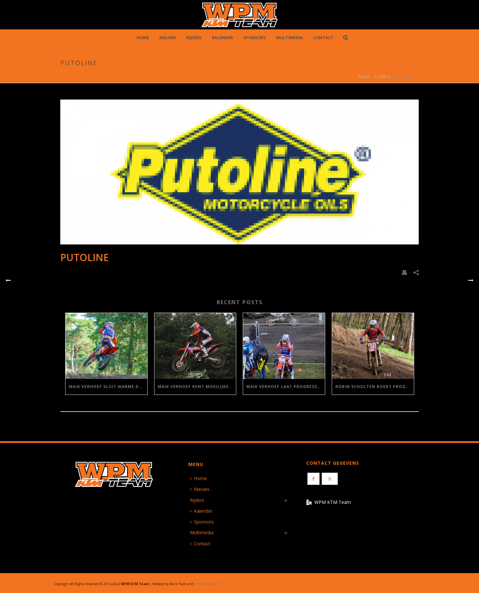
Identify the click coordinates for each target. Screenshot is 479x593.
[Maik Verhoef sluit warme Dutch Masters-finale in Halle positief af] (106, 346)
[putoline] (239, 172)
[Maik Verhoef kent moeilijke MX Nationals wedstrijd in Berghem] (195, 346)
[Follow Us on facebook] (313, 479)
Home (143, 37)
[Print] (404, 272)
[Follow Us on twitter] (330, 479)
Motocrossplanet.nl (208, 584)
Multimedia (289, 37)
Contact (323, 37)
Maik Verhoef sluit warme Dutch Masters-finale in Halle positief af (108, 386)
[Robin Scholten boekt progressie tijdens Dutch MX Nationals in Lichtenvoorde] (373, 346)
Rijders (194, 37)
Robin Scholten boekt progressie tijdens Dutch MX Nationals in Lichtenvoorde (374, 386)
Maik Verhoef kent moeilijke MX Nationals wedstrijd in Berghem (197, 386)
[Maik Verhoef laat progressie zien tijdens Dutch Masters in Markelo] (284, 346)
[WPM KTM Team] (239, 14)
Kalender (222, 37)
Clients (382, 76)
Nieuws (167, 37)
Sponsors (254, 37)
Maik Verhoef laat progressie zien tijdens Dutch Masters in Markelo (285, 386)
